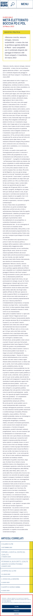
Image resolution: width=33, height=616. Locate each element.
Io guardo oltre (7, 544)
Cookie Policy (16, 613)
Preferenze (16, 610)
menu (24, 4)
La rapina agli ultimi (8, 571)
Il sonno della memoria (10, 579)
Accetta (16, 606)
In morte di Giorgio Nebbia (10, 587)
